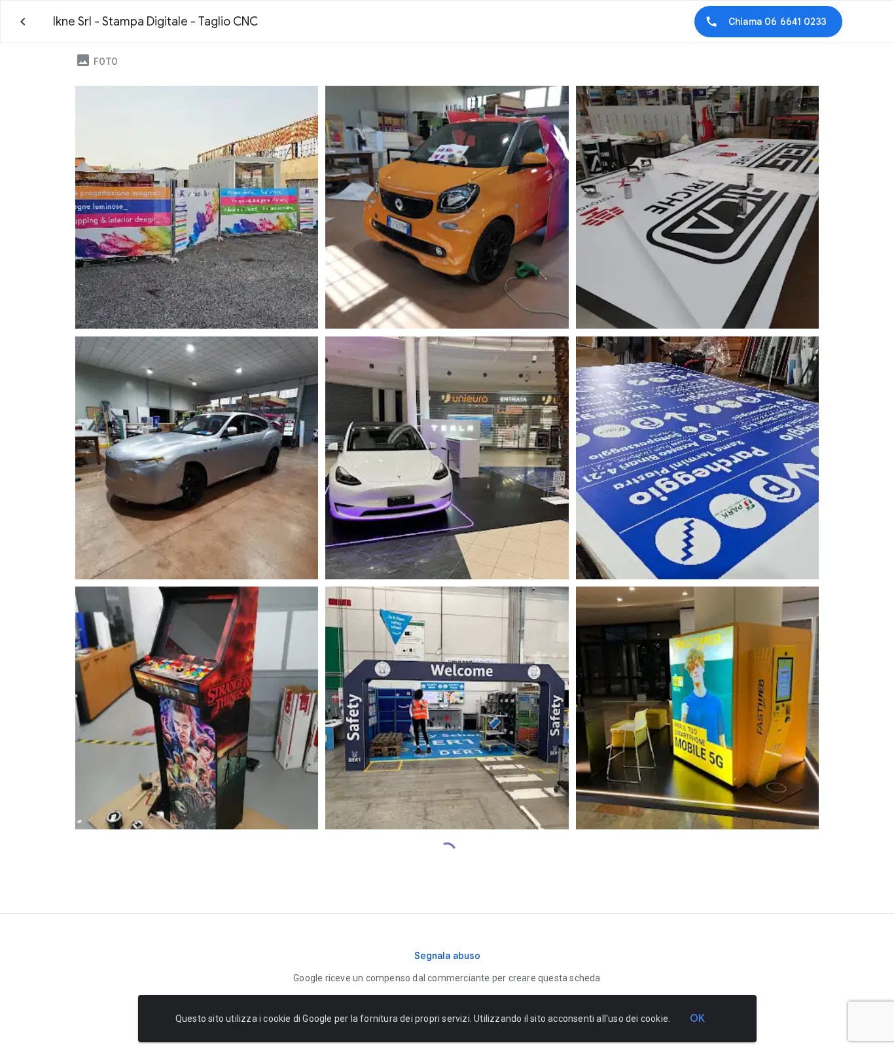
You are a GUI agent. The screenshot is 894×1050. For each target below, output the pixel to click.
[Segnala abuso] (447, 955)
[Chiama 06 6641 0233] (768, 21)
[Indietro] (23, 21)
